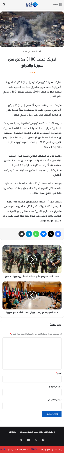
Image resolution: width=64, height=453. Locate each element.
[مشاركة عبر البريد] (21, 234)
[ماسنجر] (43, 234)
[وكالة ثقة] (32, 4)
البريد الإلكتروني (55, 386)
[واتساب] (36, 234)
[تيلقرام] (29, 234)
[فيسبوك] (58, 234)
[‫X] (51, 234)
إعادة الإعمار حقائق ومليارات (50, 449)
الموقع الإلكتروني (55, 400)
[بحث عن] (3, 5)
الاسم (59, 373)
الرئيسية (35, 51)
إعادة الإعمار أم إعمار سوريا (18, 449)
